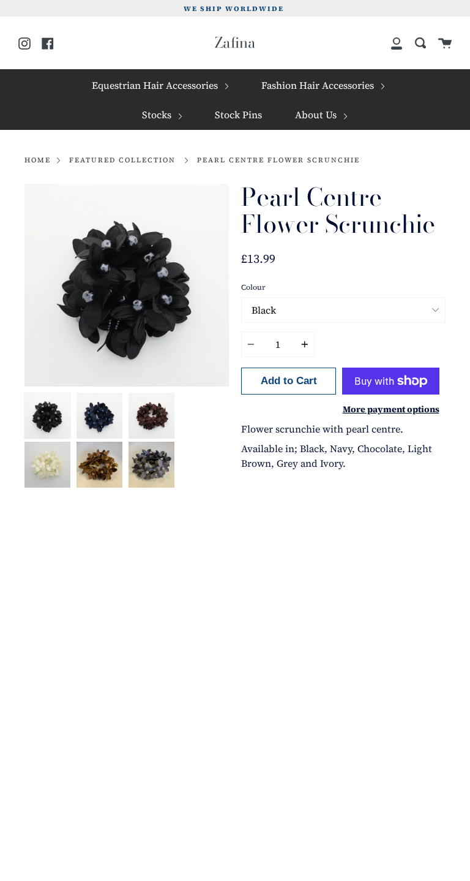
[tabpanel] (126, 285)
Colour (253, 287)
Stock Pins (238, 114)
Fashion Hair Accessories (318, 85)
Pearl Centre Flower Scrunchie (278, 160)
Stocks (158, 114)
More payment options (391, 409)
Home (37, 160)
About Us (317, 114)
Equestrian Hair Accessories (156, 85)
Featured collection (122, 160)
